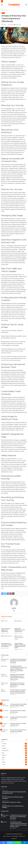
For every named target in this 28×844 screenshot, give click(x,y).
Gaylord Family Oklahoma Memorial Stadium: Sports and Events (20, 645)
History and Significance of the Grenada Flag (20, 630)
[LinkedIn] (8, 594)
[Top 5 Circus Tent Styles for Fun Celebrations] (7, 623)
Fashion (4, 762)
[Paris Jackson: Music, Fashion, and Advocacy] (5, 712)
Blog (3, 752)
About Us (9, 836)
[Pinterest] (10, 594)
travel (25, 55)
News (3, 757)
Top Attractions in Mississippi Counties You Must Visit (6, 645)
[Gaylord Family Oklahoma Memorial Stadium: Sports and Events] (21, 638)
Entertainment (5, 750)
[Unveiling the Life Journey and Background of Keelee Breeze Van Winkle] (5, 661)
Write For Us (22, 836)
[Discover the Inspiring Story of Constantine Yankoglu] (5, 732)
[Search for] (26, 5)
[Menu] (2, 5)
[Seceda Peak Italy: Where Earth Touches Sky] (5, 719)
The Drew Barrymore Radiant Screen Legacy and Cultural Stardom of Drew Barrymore (18, 691)
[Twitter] (5, 594)
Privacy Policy (15, 836)
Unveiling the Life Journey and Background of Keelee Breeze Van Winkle (18, 661)
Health (3, 745)
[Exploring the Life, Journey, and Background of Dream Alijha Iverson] (5, 685)
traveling (19, 458)
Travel (7, 10)
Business (4, 755)
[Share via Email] (13, 594)
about (16, 108)
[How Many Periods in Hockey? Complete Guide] (5, 725)
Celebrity (4, 748)
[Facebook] (2, 594)
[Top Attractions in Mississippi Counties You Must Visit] (7, 638)
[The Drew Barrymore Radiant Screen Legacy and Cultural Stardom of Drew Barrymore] (5, 692)
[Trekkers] (14, 5)
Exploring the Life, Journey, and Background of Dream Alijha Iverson (17, 684)
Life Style (4, 743)
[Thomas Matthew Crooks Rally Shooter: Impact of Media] (5, 706)
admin (4, 24)
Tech (3, 759)
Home (3, 10)
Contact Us (14, 838)
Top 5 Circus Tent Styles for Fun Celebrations (5, 630)
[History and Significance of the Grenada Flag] (21, 623)
